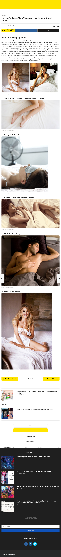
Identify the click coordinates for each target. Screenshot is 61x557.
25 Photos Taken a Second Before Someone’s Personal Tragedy (38, 486)
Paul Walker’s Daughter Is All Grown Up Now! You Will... (35, 409)
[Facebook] (26, 544)
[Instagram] (30, 544)
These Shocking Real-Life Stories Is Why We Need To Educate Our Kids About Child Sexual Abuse (37, 501)
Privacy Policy (17, 552)
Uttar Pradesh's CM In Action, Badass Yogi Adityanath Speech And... (37, 392)
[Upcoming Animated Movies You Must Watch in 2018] (7, 462)
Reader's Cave (22, 458)
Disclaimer (9, 552)
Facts (3, 16)
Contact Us (26, 552)
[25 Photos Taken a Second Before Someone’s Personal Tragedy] (7, 492)
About (3, 552)
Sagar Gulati (11, 26)
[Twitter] (35, 544)
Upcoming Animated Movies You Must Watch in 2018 (34, 456)
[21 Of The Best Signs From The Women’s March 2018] (7, 477)
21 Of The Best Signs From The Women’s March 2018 (34, 471)
